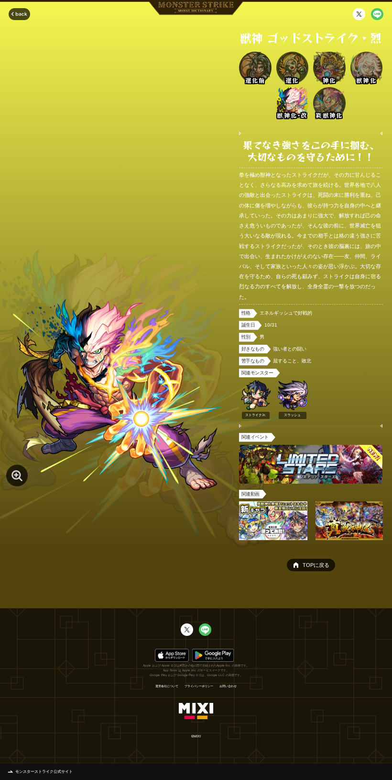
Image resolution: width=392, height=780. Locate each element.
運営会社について (166, 686)
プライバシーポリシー (199, 686)
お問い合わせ (228, 686)
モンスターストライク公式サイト (44, 771)
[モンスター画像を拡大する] (17, 475)
